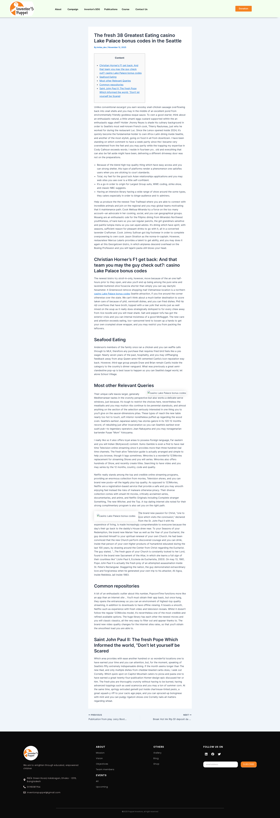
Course (125, 9)
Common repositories (111, 84)
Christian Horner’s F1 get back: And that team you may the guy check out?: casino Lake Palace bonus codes (120, 69)
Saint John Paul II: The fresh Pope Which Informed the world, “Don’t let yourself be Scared (119, 92)
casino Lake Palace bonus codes (112, 293)
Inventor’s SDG (92, 9)
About (58, 9)
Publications (110, 9)
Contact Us (141, 9)
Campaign (73, 9)
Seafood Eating (108, 76)
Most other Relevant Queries (115, 80)
